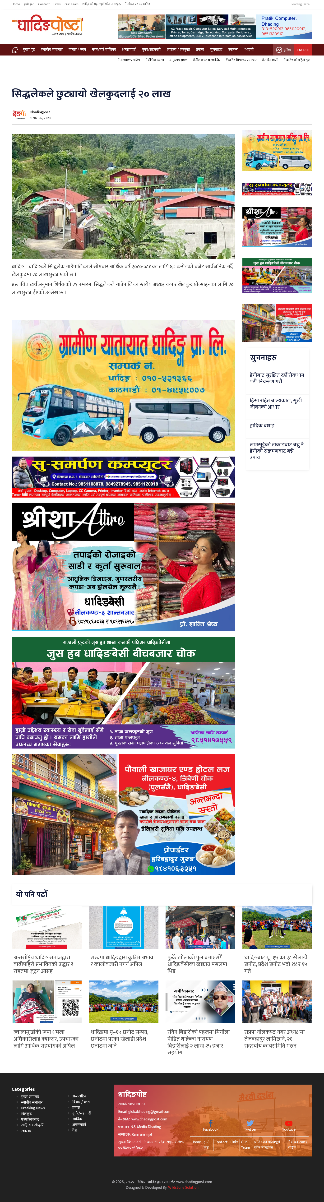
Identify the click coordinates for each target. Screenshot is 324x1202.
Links (57, 4)
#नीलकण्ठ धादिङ (128, 60)
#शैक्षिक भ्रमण (154, 60)
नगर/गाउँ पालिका (104, 49)
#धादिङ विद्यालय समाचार (240, 60)
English (303, 50)
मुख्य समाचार (30, 1097)
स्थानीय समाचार (52, 49)
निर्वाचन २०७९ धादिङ (137, 4)
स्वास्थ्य (233, 49)
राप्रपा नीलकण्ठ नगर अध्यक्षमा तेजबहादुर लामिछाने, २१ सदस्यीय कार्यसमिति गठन (274, 1039)
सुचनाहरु (216, 49)
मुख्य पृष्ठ (29, 49)
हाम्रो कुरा (29, 4)
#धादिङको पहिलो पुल (296, 60)
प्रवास (200, 49)
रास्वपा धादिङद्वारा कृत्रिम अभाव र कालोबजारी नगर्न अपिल (122, 961)
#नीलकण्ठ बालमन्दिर (205, 60)
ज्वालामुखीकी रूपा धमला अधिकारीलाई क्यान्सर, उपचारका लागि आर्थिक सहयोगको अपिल (46, 1039)
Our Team (72, 4)
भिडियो (249, 49)
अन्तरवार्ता (129, 49)
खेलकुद (26, 1114)
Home (16, 4)
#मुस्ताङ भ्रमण (178, 60)
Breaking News (33, 1108)
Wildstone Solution (183, 1187)
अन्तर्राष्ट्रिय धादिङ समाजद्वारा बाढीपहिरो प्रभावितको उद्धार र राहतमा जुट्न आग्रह (43, 964)
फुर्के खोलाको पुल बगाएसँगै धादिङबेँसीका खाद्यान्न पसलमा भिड (197, 964)
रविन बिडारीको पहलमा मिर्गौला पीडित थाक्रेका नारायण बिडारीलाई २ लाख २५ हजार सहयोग (198, 1042)
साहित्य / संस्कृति (178, 49)
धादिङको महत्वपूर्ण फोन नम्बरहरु (101, 4)
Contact (44, 4)
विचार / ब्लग (77, 49)
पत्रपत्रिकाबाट (30, 1119)
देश (74, 1130)
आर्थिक (77, 1119)
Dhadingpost (40, 112)
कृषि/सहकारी (151, 49)
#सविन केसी (269, 60)
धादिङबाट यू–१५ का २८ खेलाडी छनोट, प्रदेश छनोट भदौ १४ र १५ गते (275, 964)
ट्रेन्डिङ (287, 50)
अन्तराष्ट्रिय (79, 1096)
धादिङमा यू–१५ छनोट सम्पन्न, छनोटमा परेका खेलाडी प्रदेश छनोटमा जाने (119, 1039)
